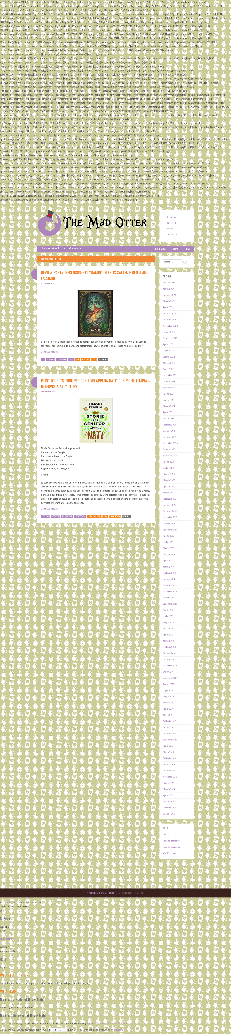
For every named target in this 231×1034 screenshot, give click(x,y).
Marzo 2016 (168, 752)
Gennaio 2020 (169, 505)
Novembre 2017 (170, 665)
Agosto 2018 (168, 610)
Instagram (171, 217)
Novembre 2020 (170, 443)
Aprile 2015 (168, 795)
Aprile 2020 (168, 486)
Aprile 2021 (168, 412)
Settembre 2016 (170, 740)
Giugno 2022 (169, 357)
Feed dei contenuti (171, 841)
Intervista (91, 516)
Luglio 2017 (168, 690)
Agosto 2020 (169, 462)
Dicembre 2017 (169, 659)
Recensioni (51, 359)
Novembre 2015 (170, 777)
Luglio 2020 (168, 468)
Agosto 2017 (168, 684)
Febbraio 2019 (169, 573)
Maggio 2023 (169, 301)
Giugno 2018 (168, 622)
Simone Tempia (79, 516)
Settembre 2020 (170, 455)
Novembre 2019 (170, 517)
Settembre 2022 (170, 338)
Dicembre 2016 (170, 733)
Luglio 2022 (168, 350)
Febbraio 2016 (169, 758)
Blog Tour (45, 516)
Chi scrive (160, 249)
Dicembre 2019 (170, 511)
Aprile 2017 (168, 709)
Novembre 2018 (170, 591)
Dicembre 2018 (170, 585)
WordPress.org (169, 853)
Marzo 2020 (168, 493)
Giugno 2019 (168, 548)
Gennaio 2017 (169, 727)
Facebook (171, 223)
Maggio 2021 (169, 406)
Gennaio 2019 (169, 579)
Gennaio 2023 (169, 313)
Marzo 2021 (168, 418)
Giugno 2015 (168, 783)
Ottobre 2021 (169, 381)
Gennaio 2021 (169, 431)
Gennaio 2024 (169, 295)
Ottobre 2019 (169, 523)
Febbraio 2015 (169, 808)
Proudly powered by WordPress (100, 893)
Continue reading (51, 351)
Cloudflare (6, 938)
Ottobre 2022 (169, 332)
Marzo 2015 (168, 801)
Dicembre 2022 (170, 319)
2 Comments (103, 359)
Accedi (166, 834)
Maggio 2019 (169, 554)
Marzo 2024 (168, 289)
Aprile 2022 (168, 369)
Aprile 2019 (168, 560)
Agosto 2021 (168, 394)
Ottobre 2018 (169, 598)
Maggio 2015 (169, 789)
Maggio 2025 (169, 282)
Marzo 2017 (168, 715)
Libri (43, 359)
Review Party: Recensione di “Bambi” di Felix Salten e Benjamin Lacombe (94, 275)
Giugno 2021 (168, 400)
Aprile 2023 (168, 307)
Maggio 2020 (169, 480)
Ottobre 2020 (169, 449)
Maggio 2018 (169, 628)
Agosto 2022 (169, 344)
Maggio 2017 (168, 703)
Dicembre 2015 (170, 770)
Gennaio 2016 (169, 764)
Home (187, 249)
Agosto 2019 (168, 536)
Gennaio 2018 (169, 653)
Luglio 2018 (168, 616)
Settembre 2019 (170, 530)
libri (77, 359)
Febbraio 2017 (169, 721)
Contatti (175, 249)
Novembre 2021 (170, 375)
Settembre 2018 (170, 604)
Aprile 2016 (168, 746)
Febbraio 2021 (169, 425)
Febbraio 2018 (169, 647)
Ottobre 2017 (168, 672)
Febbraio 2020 (169, 499)
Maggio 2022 (169, 363)
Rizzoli (71, 359)
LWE (142, 893)
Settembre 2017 (170, 678)
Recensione (85, 359)
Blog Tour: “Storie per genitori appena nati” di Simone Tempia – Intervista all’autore (95, 383)
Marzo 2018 (168, 641)
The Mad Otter (105, 223)
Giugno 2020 (169, 474)
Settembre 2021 (170, 388)
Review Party (62, 359)
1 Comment (126, 516)
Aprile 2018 (168, 635)
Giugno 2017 (168, 696)
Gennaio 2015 (169, 814)
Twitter (170, 228)
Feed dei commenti (171, 847)
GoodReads (172, 234)
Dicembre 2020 (170, 437)
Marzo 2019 (168, 567)
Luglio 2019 (168, 542)
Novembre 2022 (170, 326)
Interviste (56, 516)
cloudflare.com (12, 902)
